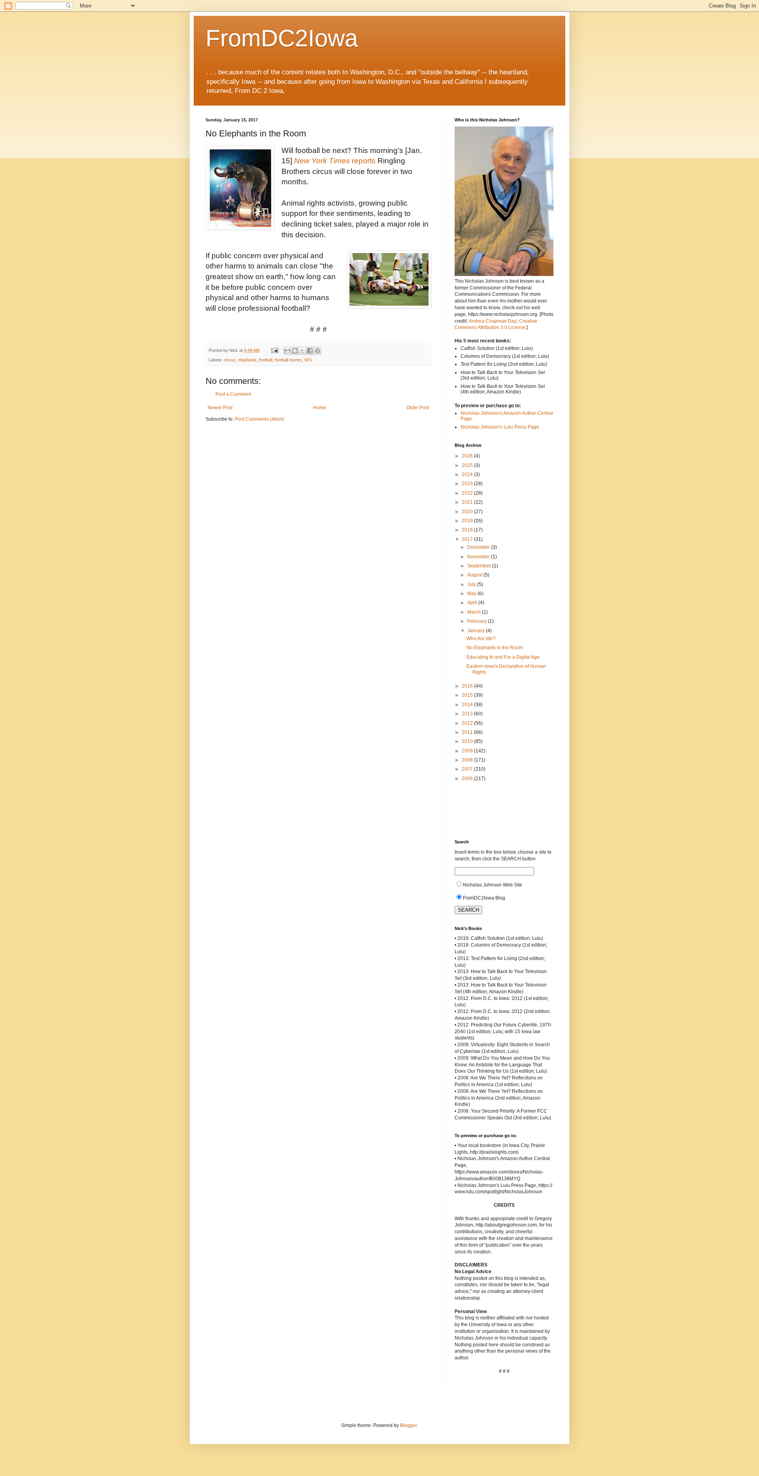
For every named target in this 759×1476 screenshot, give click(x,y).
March (474, 612)
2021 (468, 502)
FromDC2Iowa (282, 38)
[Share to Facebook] (310, 351)
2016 (468, 686)
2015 (468, 695)
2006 (468, 778)
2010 (468, 741)
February (477, 621)
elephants (247, 359)
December (479, 547)
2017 (468, 539)
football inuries (288, 359)
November (479, 556)
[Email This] (287, 351)
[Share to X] (302, 351)
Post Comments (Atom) (259, 419)
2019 (468, 520)
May (472, 593)
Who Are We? (481, 638)
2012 (468, 723)
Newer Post (220, 407)
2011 (468, 732)
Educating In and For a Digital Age (503, 657)
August (475, 575)
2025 (468, 465)
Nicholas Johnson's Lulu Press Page (500, 427)
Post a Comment (233, 394)
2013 (468, 713)
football (265, 359)
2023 (468, 483)
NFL (308, 359)
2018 (468, 530)
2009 (468, 751)
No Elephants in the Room (494, 647)
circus (230, 359)
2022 (468, 493)
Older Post (417, 407)
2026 (468, 456)
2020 (468, 511)
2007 (468, 769)
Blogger (408, 1425)
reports (335, 161)
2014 (468, 704)
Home (319, 407)
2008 (468, 760)
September (479, 566)
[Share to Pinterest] (317, 351)
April (472, 602)
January (476, 630)
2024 (468, 474)
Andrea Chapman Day (492, 321)
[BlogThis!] (295, 351)
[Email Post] (274, 350)
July (472, 584)
